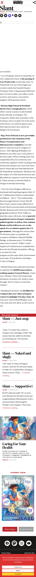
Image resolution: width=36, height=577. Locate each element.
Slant (2, 11)
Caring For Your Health (14, 445)
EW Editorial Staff (15, 11)
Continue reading (10, 341)
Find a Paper (10, 529)
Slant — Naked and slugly (16, 355)
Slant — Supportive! (17, 386)
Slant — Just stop (15, 318)
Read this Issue (26, 529)
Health (5, 460)
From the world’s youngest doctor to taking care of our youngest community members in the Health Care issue (16, 454)
